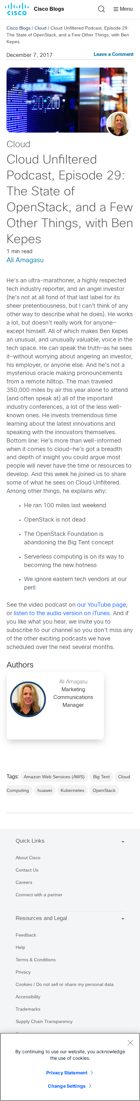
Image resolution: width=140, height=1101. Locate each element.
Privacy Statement (66, 1072)
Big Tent (101, 776)
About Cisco (28, 857)
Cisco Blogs (49, 9)
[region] (70, 1067)
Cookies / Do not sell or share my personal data (65, 984)
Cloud (41, 28)
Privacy (23, 972)
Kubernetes (72, 790)
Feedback (26, 935)
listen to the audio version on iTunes (62, 613)
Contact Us (27, 870)
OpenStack (104, 790)
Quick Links (30, 841)
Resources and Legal (41, 918)
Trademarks (28, 1009)
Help (20, 947)
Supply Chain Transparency (44, 1021)
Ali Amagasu (25, 260)
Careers (24, 882)
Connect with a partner (39, 894)
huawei (44, 790)
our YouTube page (101, 605)
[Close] (130, 1042)
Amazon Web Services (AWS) (54, 776)
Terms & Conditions (36, 959)
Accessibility (28, 996)
